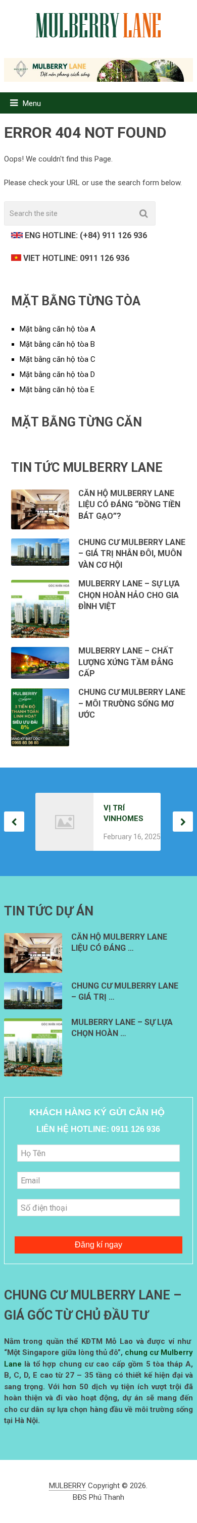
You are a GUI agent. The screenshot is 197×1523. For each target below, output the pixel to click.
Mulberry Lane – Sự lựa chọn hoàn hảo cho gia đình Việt (129, 595)
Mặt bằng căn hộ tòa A (57, 329)
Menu (32, 103)
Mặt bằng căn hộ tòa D (57, 374)
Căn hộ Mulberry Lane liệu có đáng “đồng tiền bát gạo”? (129, 504)
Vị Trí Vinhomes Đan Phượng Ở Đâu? (124, 813)
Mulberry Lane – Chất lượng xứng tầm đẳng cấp (126, 662)
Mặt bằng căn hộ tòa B (57, 344)
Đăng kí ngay (98, 1244)
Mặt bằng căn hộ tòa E (57, 389)
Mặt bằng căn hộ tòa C (57, 359)
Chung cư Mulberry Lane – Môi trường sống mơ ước (131, 703)
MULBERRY (67, 1485)
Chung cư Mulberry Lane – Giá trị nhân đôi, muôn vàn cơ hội (131, 553)
